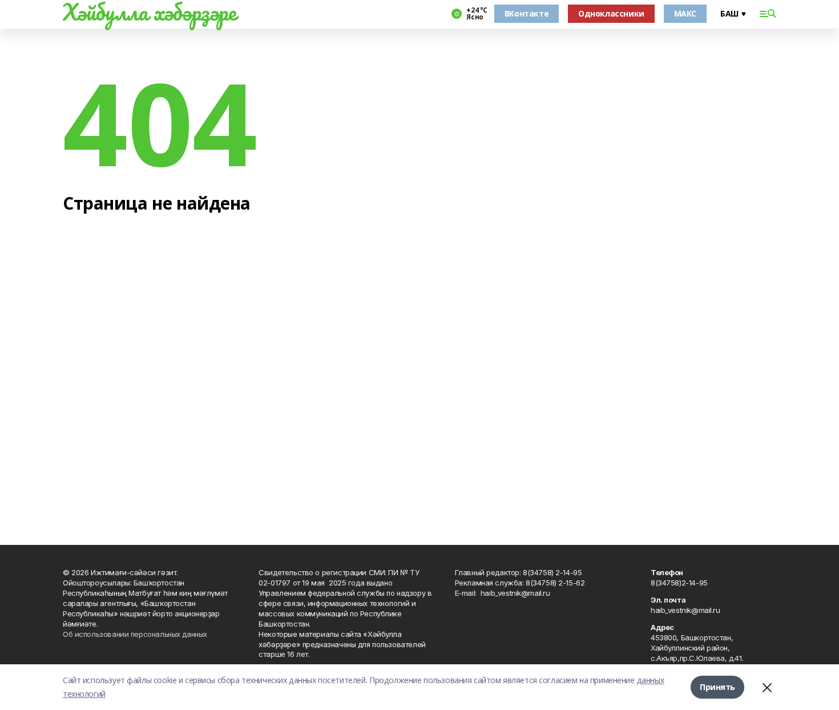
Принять (717, 686)
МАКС (685, 13)
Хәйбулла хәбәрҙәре (149, 12)
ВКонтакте (526, 13)
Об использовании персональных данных (135, 634)
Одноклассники (611, 13)
